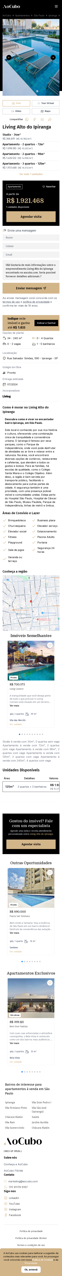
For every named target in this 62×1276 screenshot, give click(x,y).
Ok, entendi (31, 1269)
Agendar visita (31, 217)
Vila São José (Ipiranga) (39, 1109)
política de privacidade (36, 301)
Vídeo (18, 111)
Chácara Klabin (40, 1127)
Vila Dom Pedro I (41, 1102)
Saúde (35, 1117)
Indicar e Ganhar (46, 323)
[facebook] (34, 119)
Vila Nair (10, 1122)
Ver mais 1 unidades (31, 174)
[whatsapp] (26, 119)
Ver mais (14, 705)
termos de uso (11, 301)
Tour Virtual (47, 103)
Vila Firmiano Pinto (16, 1107)
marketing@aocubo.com (23, 1181)
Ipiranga (53, 15)
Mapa (47, 111)
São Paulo (39, 15)
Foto (18, 103)
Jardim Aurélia (40, 1122)
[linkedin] (42, 119)
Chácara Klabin (14, 1117)
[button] (19, 734)
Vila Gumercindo (14, 1127)
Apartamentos (22, 15)
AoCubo (7, 15)
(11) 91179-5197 (18, 1187)
